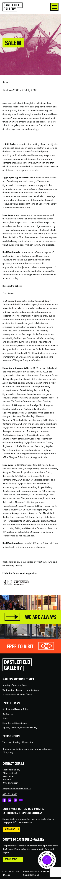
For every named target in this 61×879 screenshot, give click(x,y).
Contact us (8, 713)
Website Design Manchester (36, 871)
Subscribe (10, 829)
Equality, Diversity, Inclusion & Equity (20, 727)
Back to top (47, 860)
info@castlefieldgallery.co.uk (17, 788)
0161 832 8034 (10, 794)
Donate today (11, 859)
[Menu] (54, 6)
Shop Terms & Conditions (15, 723)
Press (5, 718)
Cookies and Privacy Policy (15, 709)
